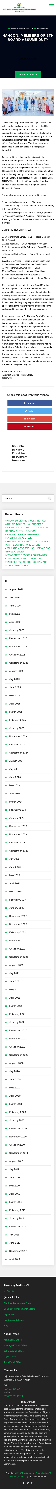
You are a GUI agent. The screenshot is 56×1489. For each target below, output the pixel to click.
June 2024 (15, 777)
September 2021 (18, 957)
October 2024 (17, 745)
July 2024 (14, 769)
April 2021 (14, 998)
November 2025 (18, 647)
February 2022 (17, 933)
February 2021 (17, 1014)
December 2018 (18, 1227)
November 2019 (18, 1137)
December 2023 (18, 826)
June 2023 (15, 867)
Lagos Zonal (10, 1356)
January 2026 (16, 630)
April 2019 (14, 1194)
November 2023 (18, 834)
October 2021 (17, 949)
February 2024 (17, 810)
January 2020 (16, 1120)
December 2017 (18, 1251)
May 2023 (14, 875)
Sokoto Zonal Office (14, 1351)
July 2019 (14, 1169)
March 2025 (16, 712)
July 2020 (14, 1071)
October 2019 (17, 1145)
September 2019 (18, 1153)
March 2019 (15, 1202)
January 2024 (17, 818)
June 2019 (14, 1178)
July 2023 (14, 859)
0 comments (42, 29)
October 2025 (17, 655)
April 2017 (14, 1259)
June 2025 (15, 687)
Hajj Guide (9, 1314)
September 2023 (18, 851)
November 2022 (18, 924)
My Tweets (9, 1291)
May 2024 (14, 785)
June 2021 (14, 982)
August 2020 (16, 1063)
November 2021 (18, 941)
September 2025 (18, 663)
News (28, 29)
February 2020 (17, 1112)
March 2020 (16, 1104)
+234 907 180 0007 (13, 1389)
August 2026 (16, 589)
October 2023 (17, 843)
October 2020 (17, 1047)
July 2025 (14, 679)
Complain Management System (19, 1309)
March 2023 (15, 892)
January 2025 (16, 728)
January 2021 (16, 1022)
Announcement (18, 29)
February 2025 (17, 720)
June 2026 (15, 606)
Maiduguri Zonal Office (15, 1345)
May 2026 (14, 614)
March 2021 (15, 1006)
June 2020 (15, 1080)
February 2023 (17, 900)
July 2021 (14, 973)
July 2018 (14, 1235)
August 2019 (16, 1161)
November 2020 (18, 1039)
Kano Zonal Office (13, 1340)
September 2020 (18, 1055)
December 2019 (18, 1129)
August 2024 (16, 761)
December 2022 (18, 916)
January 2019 (16, 1218)
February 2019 (17, 1210)
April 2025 (15, 704)
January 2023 (16, 908)
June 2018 (14, 1243)
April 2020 (15, 1096)
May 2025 (14, 696)
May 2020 (14, 1088)
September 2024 (18, 753)
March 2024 (16, 802)
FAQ (6, 1325)
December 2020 (18, 1031)
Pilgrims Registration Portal (17, 1303)
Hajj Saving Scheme (14, 1320)
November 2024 (18, 736)
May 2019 (14, 1186)
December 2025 (18, 638)
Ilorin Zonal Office (13, 1362)
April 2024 (15, 794)
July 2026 (14, 598)
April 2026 (14, 622)
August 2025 (16, 671)
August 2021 (16, 965)
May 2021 (14, 990)
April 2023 (14, 884)
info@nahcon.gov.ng (13, 1395)
